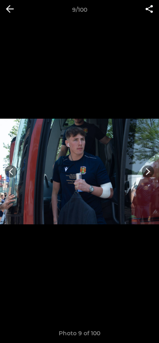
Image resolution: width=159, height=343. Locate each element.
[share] (149, 9)
